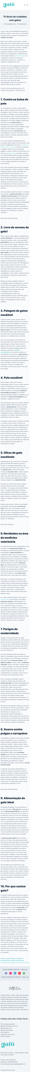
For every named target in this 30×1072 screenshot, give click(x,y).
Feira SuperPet (5, 1032)
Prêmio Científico (6, 1036)
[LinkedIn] (15, 973)
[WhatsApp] (24, 973)
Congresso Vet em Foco (8, 1034)
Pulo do (9, 960)
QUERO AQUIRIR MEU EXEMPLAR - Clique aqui (15, 977)
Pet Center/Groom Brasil (8, 1024)
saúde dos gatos (20, 55)
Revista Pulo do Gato (7, 1030)
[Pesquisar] (24, 5)
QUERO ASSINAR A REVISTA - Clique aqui (15, 969)
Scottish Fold (22, 24)
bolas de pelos (11, 153)
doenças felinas (5, 599)
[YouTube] (19, 973)
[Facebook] (6, 973)
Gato (13, 960)
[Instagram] (10, 973)
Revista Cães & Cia (6, 1028)
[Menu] (27, 5)
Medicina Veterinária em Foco (9, 1026)
